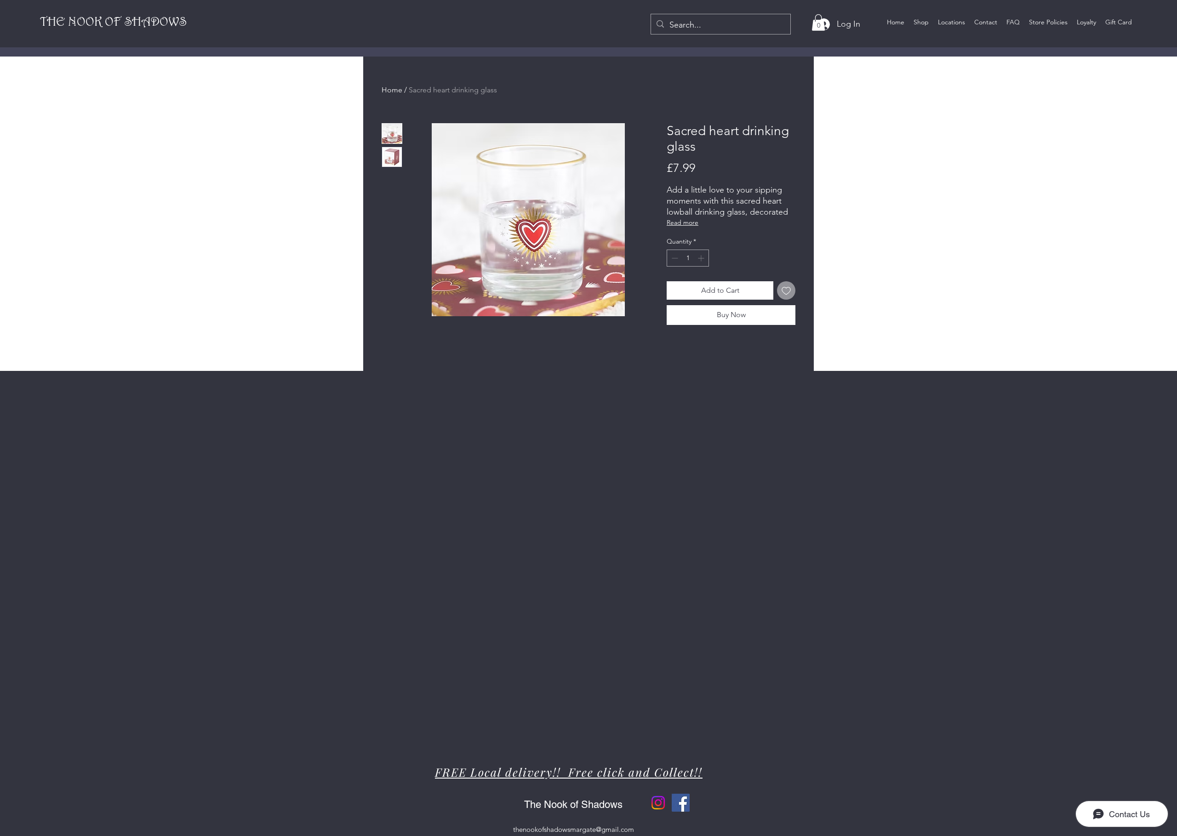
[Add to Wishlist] (786, 290)
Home (392, 89)
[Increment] (702, 258)
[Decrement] (674, 258)
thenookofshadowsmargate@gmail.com (573, 829)
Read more (682, 222)
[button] (818, 22)
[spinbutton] (688, 258)
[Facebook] (681, 803)
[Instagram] (658, 803)
